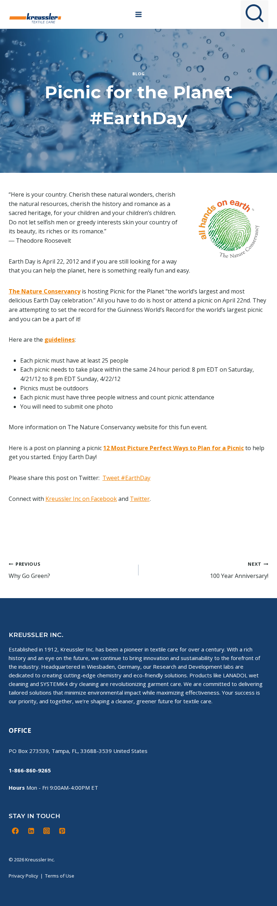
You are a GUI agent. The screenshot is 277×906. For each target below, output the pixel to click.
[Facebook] (15, 831)
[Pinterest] (62, 831)
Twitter (140, 499)
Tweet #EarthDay (126, 478)
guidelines (59, 340)
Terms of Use (59, 876)
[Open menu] (138, 14)
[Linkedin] (31, 831)
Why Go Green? (29, 570)
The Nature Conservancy (44, 291)
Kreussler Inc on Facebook (81, 499)
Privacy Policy (23, 876)
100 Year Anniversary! (239, 570)
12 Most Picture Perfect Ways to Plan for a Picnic (173, 448)
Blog (138, 73)
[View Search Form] (254, 14)
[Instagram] (46, 831)
